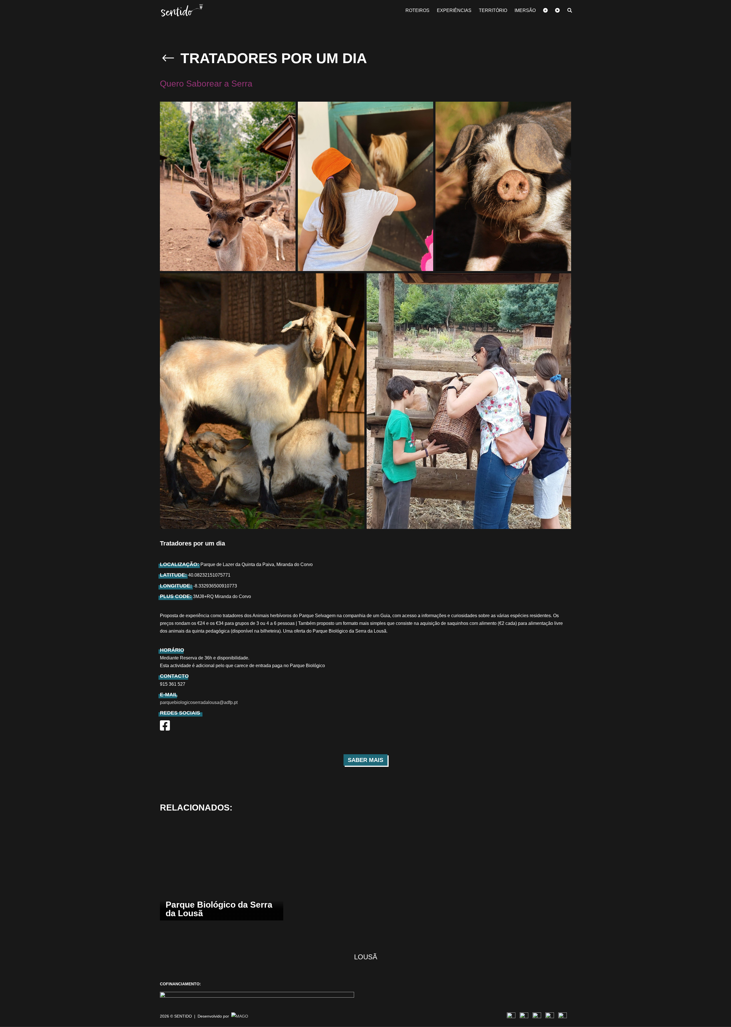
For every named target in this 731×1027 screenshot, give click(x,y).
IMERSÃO (525, 11)
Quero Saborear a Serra (206, 83)
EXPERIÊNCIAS (454, 11)
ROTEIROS (417, 11)
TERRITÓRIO (493, 11)
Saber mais (365, 760)
